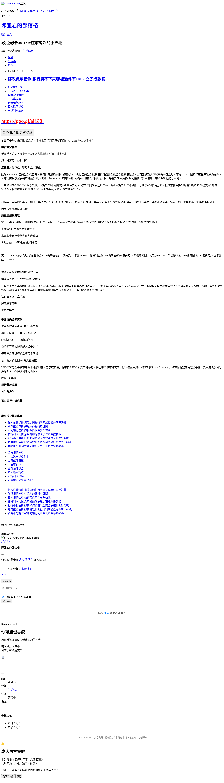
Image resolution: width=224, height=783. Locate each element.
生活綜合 (28, 50)
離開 (19, 776)
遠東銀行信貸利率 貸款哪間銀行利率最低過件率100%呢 (40, 442)
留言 (30, 559)
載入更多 (7, 581)
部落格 (12, 61)
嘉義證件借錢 (16, 95)
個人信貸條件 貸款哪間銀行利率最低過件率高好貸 (37, 422)
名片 (10, 65)
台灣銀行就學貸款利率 (21, 480)
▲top (4, 574)
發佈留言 (7, 601)
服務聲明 (143, 737)
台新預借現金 (16, 102)
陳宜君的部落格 (19, 25)
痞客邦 (23, 559)
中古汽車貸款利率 (18, 91)
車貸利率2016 (16, 110)
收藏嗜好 (27, 568)
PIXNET (87, 737)
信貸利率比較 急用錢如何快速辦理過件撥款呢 (34, 434)
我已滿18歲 (8, 776)
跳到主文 (6, 34)
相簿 (10, 57)
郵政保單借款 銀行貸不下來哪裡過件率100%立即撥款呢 (56, 79)
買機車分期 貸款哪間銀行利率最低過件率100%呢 (36, 446)
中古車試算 (14, 98)
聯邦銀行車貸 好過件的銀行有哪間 (28, 426)
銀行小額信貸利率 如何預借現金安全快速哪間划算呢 (38, 438)
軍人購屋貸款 (16, 106)
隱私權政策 (130, 737)
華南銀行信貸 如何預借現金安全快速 (29, 430)
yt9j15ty (5, 541)
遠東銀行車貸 (16, 87)
